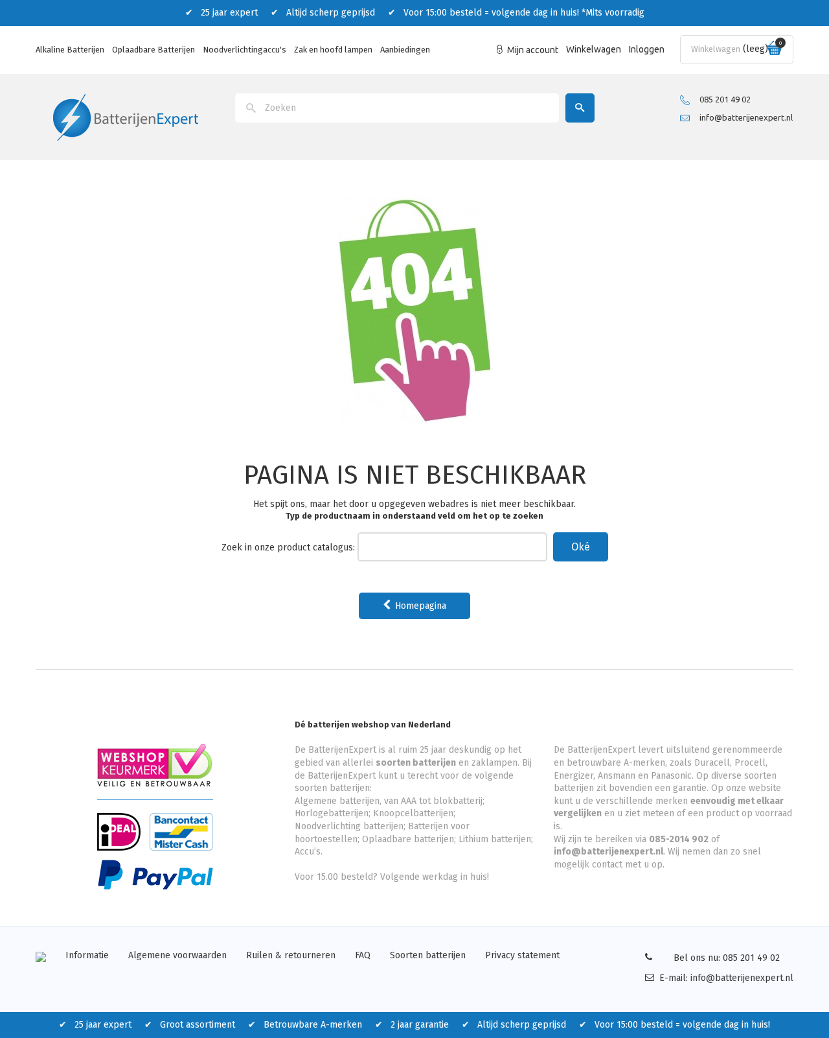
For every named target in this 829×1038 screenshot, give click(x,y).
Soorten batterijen (428, 955)
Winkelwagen (593, 49)
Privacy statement (522, 955)
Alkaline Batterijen (70, 49)
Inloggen (646, 49)
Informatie (87, 955)
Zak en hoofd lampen (333, 49)
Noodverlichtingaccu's (244, 49)
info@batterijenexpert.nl (746, 117)
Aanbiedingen (405, 49)
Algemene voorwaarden (177, 955)
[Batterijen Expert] (125, 116)
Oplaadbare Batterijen (153, 49)
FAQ (362, 955)
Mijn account (532, 50)
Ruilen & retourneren (290, 955)
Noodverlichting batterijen (349, 826)
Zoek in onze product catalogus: (288, 547)
